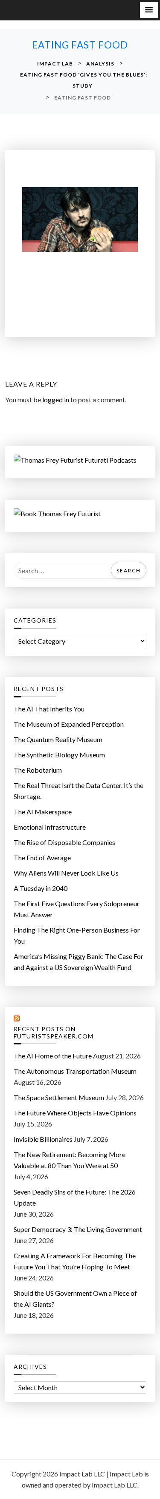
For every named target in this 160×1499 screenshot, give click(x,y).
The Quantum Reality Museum (58, 739)
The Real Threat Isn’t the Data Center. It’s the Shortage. (78, 790)
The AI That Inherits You (49, 709)
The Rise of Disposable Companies (64, 842)
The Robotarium (38, 770)
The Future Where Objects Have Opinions (75, 1113)
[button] (149, 10)
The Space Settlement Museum (59, 1097)
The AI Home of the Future (53, 1056)
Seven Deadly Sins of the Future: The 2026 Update (75, 1197)
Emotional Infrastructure (50, 827)
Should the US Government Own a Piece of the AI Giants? (75, 1298)
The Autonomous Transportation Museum (75, 1071)
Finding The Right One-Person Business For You (77, 935)
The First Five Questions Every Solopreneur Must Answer (77, 909)
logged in (55, 399)
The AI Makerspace (43, 812)
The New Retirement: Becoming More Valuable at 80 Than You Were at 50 (69, 1159)
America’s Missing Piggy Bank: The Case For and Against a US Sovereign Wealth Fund (78, 961)
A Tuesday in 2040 (40, 888)
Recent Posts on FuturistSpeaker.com (53, 1033)
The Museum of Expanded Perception (69, 724)
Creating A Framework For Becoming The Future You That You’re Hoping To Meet (75, 1261)
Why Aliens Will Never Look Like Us (66, 873)
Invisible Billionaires (43, 1139)
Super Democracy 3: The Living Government (78, 1229)
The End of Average (42, 857)
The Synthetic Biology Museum (59, 755)
